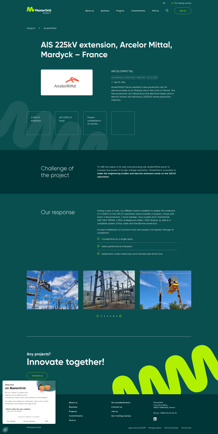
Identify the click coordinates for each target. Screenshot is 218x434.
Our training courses (182, 3)
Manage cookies (155, 428)
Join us (182, 10)
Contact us (37, 375)
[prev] (97, 316)
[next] (120, 316)
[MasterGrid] (39, 13)
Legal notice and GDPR (137, 428)
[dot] (101, 316)
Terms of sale (186, 428)
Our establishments (120, 402)
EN (164, 3)
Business (105, 10)
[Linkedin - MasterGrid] (172, 419)
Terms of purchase (171, 428)
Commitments (138, 10)
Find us (155, 10)
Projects (120, 10)
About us (89, 10)
